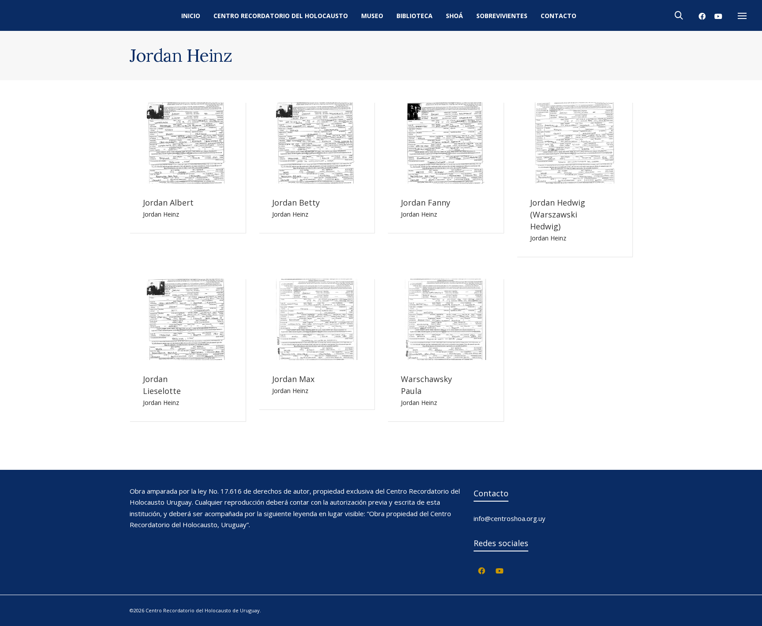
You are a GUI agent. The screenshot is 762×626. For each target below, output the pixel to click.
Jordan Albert (168, 202)
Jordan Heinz (161, 214)
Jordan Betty (296, 202)
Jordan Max (293, 379)
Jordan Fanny (425, 202)
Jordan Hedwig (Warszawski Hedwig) (557, 214)
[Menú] (742, 16)
